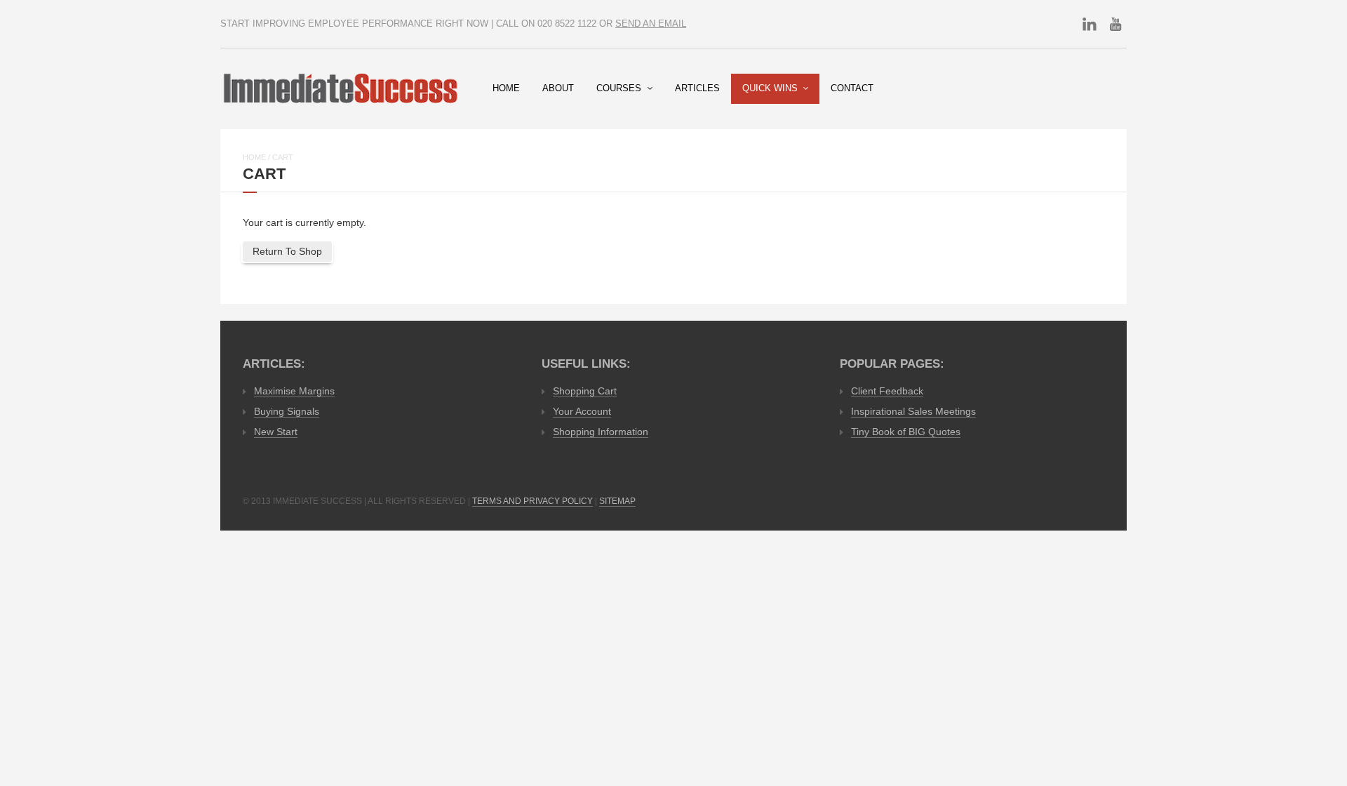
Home (254, 157)
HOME (506, 88)
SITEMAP (617, 501)
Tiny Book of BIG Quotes (905, 431)
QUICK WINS (770, 88)
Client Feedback (887, 391)
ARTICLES (697, 88)
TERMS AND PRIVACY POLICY (532, 501)
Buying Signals (286, 411)
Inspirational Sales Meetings (913, 411)
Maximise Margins (294, 391)
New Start (275, 431)
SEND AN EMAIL (650, 24)
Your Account (582, 411)
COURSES (618, 88)
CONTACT (852, 88)
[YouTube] (1115, 24)
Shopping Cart (585, 391)
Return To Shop (287, 251)
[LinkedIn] (1089, 24)
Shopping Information (600, 431)
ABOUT (558, 88)
